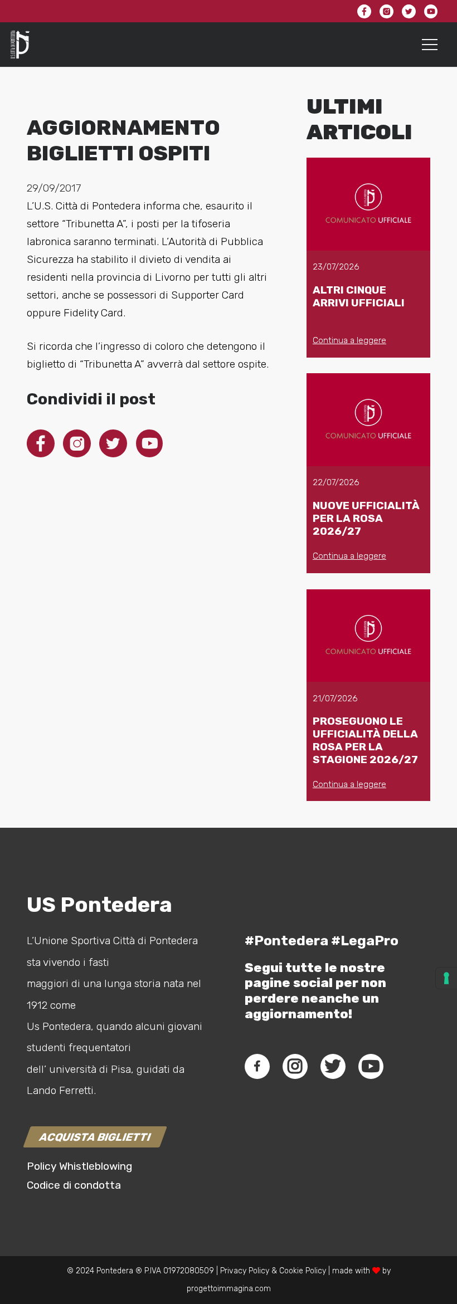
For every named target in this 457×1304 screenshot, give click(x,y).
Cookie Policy (302, 1271)
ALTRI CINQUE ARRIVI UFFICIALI (359, 296)
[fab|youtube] (370, 1066)
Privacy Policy (243, 1271)
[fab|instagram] (295, 1066)
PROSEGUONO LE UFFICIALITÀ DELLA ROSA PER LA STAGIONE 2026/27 (365, 740)
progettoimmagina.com (229, 1288)
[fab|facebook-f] (257, 1066)
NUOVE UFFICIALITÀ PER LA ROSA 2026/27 (366, 518)
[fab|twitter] (332, 1066)
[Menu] (430, 44)
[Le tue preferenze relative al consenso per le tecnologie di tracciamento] (446, 978)
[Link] (20, 44)
